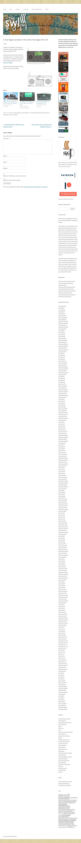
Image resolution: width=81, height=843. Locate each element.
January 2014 (61, 593)
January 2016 (61, 547)
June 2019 (60, 469)
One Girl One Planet (63, 743)
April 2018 (60, 496)
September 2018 (62, 486)
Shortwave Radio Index (63, 760)
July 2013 (60, 604)
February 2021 (61, 431)
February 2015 (61, 568)
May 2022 (60, 403)
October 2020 (61, 439)
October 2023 (61, 370)
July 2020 (60, 445)
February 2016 (61, 545)
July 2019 (60, 467)
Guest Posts (72, 802)
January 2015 (61, 570)
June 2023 (60, 378)
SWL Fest (60, 766)
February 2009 (61, 703)
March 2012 (61, 635)
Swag (10, 9)
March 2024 (61, 361)
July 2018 (60, 490)
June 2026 (60, 310)
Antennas (65, 794)
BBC (68, 794)
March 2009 (61, 701)
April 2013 (60, 610)
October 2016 (61, 530)
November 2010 (62, 665)
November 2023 (62, 369)
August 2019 (61, 466)
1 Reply (5, 43)
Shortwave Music (72, 818)
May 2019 (60, 471)
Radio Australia (61, 810)
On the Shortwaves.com (64, 741)
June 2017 (60, 515)
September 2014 (62, 578)
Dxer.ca (60, 726)
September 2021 (62, 418)
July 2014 (60, 582)
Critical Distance (62, 720)
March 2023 (61, 384)
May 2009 (60, 698)
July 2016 (60, 536)
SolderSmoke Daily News (64, 764)
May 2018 (60, 494)
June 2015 (60, 561)
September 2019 (62, 464)
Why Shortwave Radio (63, 827)
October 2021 (61, 416)
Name (5, 156)
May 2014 (60, 585)
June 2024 (60, 355)
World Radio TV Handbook (64, 785)
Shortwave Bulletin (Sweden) (65, 756)
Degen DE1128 (45, 112)
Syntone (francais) (62, 768)
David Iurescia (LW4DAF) (63, 798)
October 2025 (61, 325)
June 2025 (60, 332)
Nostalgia (68, 808)
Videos (72, 824)
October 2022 (61, 393)
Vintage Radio (61, 825)
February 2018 (61, 500)
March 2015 (61, 566)
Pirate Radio (71, 809)
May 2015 (60, 563)
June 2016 (60, 538)
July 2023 (60, 376)
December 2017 (62, 504)
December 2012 (62, 618)
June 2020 (60, 446)
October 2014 (61, 576)
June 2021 (60, 424)
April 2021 (60, 427)
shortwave (66, 815)
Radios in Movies (63, 812)
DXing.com (60, 728)
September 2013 (62, 601)
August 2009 (61, 694)
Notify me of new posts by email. (11, 180)
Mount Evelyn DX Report (64, 736)
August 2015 (61, 557)
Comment (6, 138)
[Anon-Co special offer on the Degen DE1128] (43, 96)
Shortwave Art (63, 817)
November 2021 (62, 414)
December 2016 (62, 526)
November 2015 (62, 551)
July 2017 (60, 513)
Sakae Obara (61, 751)
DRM (59, 801)
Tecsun (69, 824)
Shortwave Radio (67, 819)
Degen (39, 112)
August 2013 (61, 602)
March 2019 (61, 475)
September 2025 (62, 327)
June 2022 (60, 401)
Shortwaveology (62, 762)
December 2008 (62, 707)
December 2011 (62, 640)
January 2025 (61, 342)
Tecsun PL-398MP (7, 62)
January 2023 (61, 388)
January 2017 (61, 524)
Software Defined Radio (66, 823)
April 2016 (60, 542)
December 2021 (62, 412)
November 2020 (62, 437)
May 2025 (60, 334)
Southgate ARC (62, 824)
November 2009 (62, 688)
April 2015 (60, 564)
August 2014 (61, 580)
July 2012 (60, 627)
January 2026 (61, 319)
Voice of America (72, 825)
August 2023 (61, 374)
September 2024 (62, 349)
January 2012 (61, 639)
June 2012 (60, 629)
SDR (73, 813)
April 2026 (60, 313)
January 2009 (61, 705)
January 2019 (61, 479)
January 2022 (61, 410)
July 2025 (60, 330)
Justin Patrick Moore (64, 807)
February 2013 (61, 614)
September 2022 (62, 395)
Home (4, 9)
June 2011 (60, 652)
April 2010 (60, 679)
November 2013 (62, 597)
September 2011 (62, 646)
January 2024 (61, 365)
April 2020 (60, 450)
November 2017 (62, 505)
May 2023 (60, 380)
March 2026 (61, 315)
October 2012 (61, 621)
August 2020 (61, 443)
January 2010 (61, 684)
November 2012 (62, 620)
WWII (74, 827)
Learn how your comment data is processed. (36, 187)
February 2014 (61, 591)
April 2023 (60, 382)
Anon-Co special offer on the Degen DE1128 (42, 102)
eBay (62, 801)
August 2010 (61, 671)
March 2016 (61, 543)
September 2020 (62, 441)
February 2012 (61, 637)
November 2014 (62, 574)
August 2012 (61, 625)
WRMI (70, 827)
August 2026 (61, 306)
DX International (62, 724)
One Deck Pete (62, 809)
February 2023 (61, 386)
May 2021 (60, 426)
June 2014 (60, 583)
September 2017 (62, 509)
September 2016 (62, 532)
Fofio (59, 730)
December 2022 (62, 389)
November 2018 (62, 483)
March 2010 (61, 680)
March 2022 (61, 407)
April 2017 (60, 519)
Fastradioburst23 (70, 801)
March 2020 (61, 452)
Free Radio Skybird (63, 802)
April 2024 (60, 359)
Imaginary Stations (64, 806)
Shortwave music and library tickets (66, 281)
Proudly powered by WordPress (10, 836)
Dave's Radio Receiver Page (64, 722)
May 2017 (60, 517)
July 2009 (60, 696)
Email (5, 162)
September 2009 (62, 692)
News (23, 112)
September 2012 (62, 623)
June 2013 (60, 606)
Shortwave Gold (63, 818)
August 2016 (61, 534)
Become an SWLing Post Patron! (65, 199)
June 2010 (60, 675)
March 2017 (61, 521)
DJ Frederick (73, 800)
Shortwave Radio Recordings (66, 821)
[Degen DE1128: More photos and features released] (10, 96)
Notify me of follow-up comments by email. (14, 176)
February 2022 (61, 408)
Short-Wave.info (62, 755)
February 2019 (61, 477)
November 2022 (62, 391)
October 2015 (61, 553)
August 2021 (61, 420)
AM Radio (60, 794)
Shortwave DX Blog (62, 758)
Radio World (61, 813)
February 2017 (61, 523)
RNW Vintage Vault (62, 749)
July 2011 (60, 650)
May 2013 (60, 608)
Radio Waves (71, 812)
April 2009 (60, 699)
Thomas (15, 114)
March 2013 (61, 612)
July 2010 (60, 673)
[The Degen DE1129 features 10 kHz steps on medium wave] (27, 96)
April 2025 (60, 336)
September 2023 (62, 372)
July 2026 (60, 308)
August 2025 (61, 329)
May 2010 (60, 677)
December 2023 (62, 367)
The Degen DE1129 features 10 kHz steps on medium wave (27, 103)
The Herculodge (62, 770)
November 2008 (62, 709)
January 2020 (61, 456)
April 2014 (60, 587)
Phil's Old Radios (62, 745)
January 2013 (61, 616)
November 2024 (62, 346)
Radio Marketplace (37, 9)
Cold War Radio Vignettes (64, 718)
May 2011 (60, 654)
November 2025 (62, 323)
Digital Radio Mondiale (63, 800)
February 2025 (61, 340)
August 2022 (61, 397)
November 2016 (62, 528)
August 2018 (61, 488)
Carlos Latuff (63, 797)
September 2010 (62, 669)
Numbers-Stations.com (63, 739)
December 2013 (62, 595)
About (46, 9)
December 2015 (62, 549)
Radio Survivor (61, 747)
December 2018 (62, 481)
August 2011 (61, 648)
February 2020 (61, 454)
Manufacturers (18, 112)
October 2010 (61, 667)
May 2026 (60, 311)
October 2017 (61, 507)
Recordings (68, 813)
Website (5, 168)
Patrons (17, 9)
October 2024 (61, 348)
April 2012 (60, 633)
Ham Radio (62, 804)
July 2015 (60, 559)
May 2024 (60, 357)
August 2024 (61, 351)
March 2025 (61, 338)
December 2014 (62, 572)
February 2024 (61, 363)
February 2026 (61, 317)
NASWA (60, 737)
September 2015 (62, 555)
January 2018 (61, 502)
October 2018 (61, 485)
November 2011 (62, 642)
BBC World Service (63, 796)
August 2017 (61, 511)
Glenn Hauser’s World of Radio (65, 732)
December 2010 (62, 663)
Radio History (68, 810)
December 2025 (62, 321)
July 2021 (60, 422)
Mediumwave (61, 808)
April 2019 (60, 473)
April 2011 (60, 656)
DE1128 (36, 112)
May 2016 (60, 540)
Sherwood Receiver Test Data (65, 753)
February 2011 (61, 660)
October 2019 (61, 462)
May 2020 (60, 448)
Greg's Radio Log (62, 734)
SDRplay (60, 815)
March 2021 (61, 429)
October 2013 (61, 599)
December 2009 (62, 686)
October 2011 (61, 644)
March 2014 (61, 589)
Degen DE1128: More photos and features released (10, 102)
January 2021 (61, 433)
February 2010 (61, 682)
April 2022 (60, 405)
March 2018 (61, 498)
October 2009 (61, 690)
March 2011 (61, 658)
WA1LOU (60, 772)
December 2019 (62, 458)
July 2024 (60, 353)
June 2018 (60, 492)
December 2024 (62, 344)
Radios (26, 112)
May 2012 (60, 631)
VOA (66, 825)
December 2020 (62, 435)
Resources (26, 9)
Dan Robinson (73, 797)
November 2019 (62, 460)
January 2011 (61, 661)
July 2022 (60, 399)
